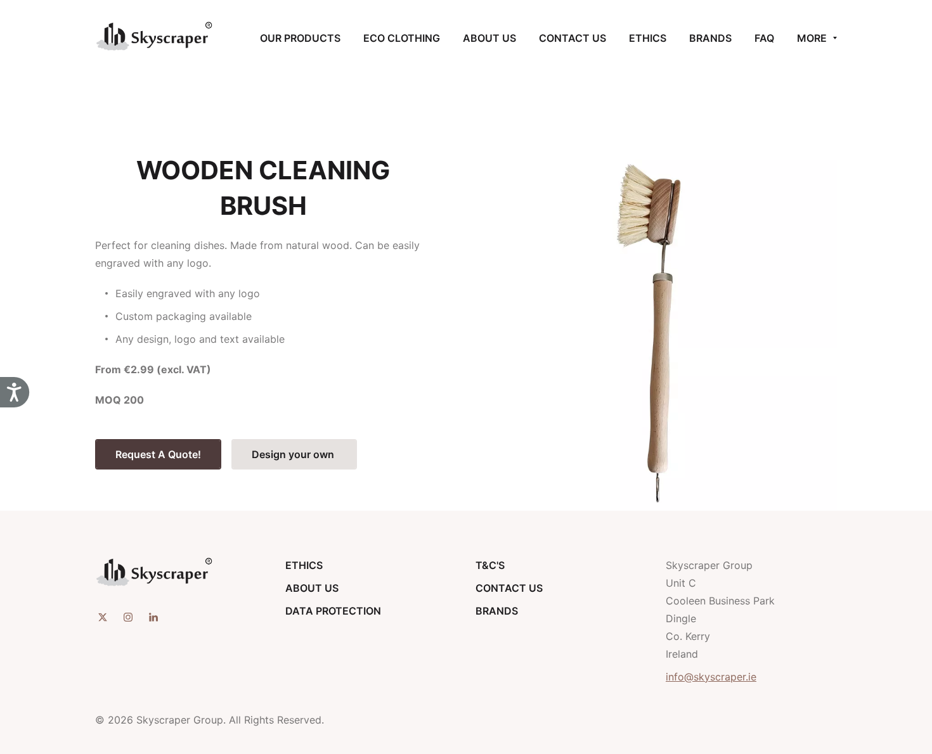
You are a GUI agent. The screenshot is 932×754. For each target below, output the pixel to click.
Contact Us (509, 588)
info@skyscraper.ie (711, 676)
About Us (312, 588)
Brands (497, 610)
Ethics (304, 565)
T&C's (490, 565)
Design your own (294, 454)
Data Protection (333, 610)
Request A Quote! (158, 454)
